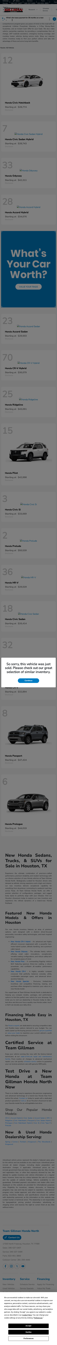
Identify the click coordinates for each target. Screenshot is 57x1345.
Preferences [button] (38, 1318)
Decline (28, 1332)
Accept (28, 1326)
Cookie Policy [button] (27, 1315)
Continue (28, 680)
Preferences (29, 1338)
